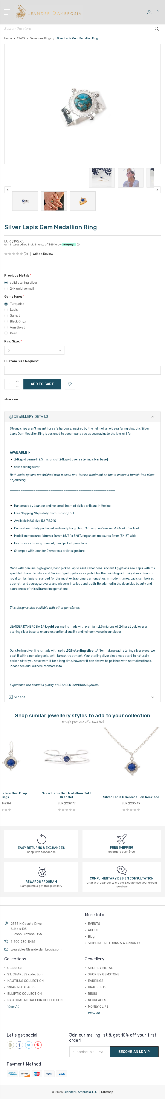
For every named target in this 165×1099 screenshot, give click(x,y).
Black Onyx (18, 321)
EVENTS (94, 924)
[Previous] (8, 189)
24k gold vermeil (22, 289)
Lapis (14, 310)
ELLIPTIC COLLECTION (24, 994)
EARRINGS (95, 981)
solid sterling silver (23, 283)
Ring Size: (13, 341)
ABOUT (93, 930)
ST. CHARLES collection (25, 974)
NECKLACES (97, 1000)
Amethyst (17, 327)
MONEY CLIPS (98, 1006)
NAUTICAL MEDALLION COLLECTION (35, 1000)
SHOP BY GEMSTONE (103, 974)
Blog (91, 937)
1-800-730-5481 (23, 942)
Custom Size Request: (22, 361)
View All (13, 1006)
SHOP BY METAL (100, 968)
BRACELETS (97, 987)
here (40, 666)
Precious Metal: (17, 275)
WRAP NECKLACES (21, 987)
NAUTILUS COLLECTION (25, 981)
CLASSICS (14, 968)
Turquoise (17, 304)
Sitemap (107, 1092)
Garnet (15, 316)
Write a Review (43, 254)
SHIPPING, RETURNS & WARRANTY (114, 943)
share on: (11, 399)
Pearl (13, 333)
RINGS (92, 994)
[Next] (157, 189)
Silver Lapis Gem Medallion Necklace (131, 797)
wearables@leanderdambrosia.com (36, 949)
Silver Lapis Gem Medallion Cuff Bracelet (67, 795)
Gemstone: (14, 296)
